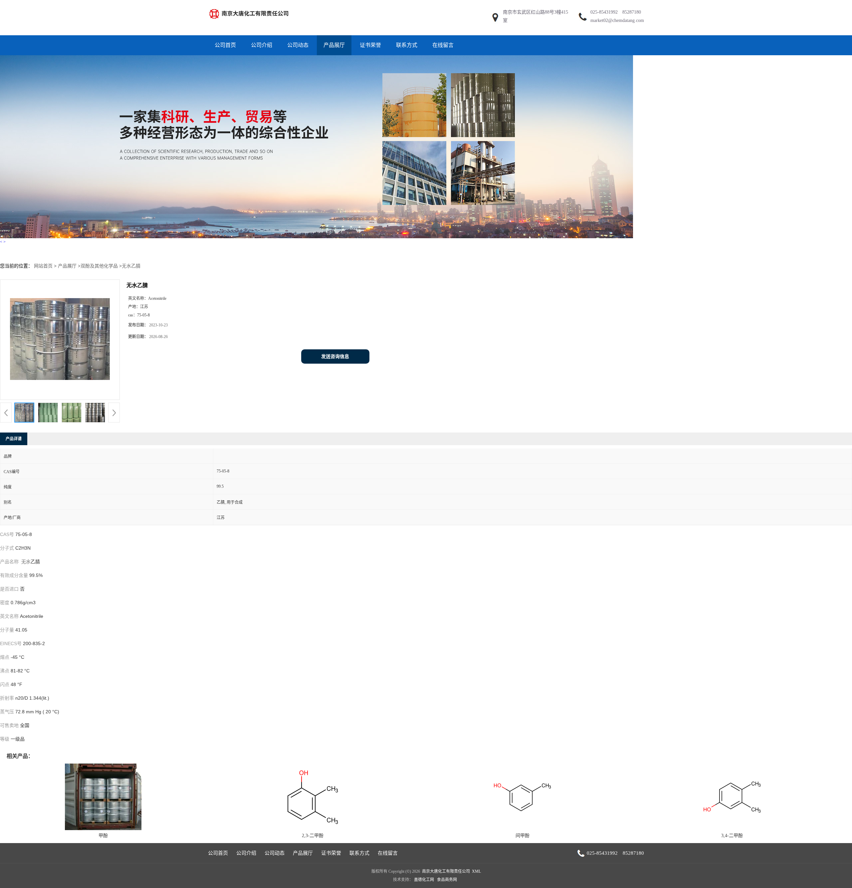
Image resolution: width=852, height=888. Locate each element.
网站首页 (43, 266)
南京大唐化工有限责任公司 (446, 871)
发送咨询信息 (335, 356)
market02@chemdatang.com (617, 20)
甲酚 (103, 835)
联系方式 (406, 45)
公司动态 (298, 45)
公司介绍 (261, 45)
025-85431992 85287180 (615, 12)
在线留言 (443, 45)
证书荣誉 (370, 45)
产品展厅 (334, 45)
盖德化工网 (424, 879)
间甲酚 (523, 835)
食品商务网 (447, 879)
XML (476, 871)
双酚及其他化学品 (99, 266)
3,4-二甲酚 (732, 835)
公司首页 (225, 45)
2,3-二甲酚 (312, 835)
